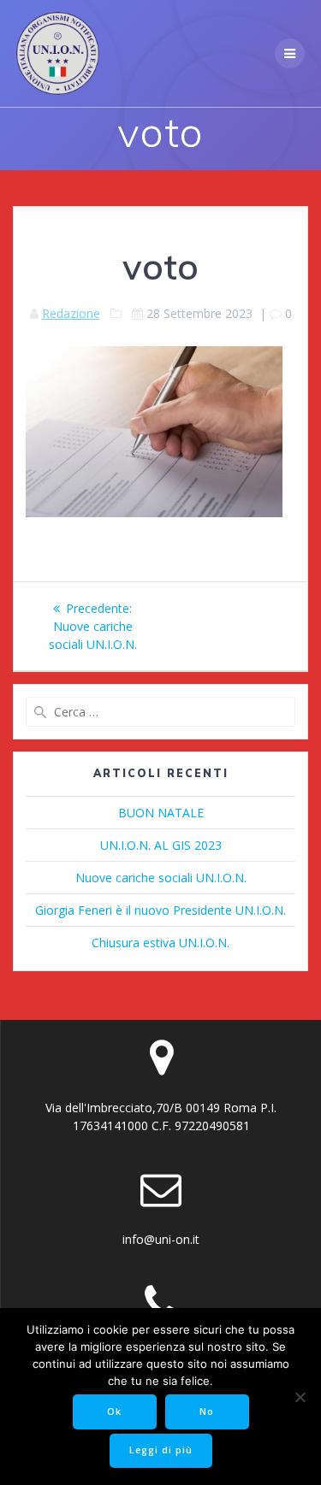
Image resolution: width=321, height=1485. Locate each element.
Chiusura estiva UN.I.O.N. (160, 942)
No (206, 1411)
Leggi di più (161, 1450)
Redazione (71, 313)
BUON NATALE (161, 812)
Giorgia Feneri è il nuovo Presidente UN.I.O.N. (160, 910)
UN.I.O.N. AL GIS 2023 (161, 845)
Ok (114, 1411)
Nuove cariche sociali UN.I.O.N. (161, 877)
